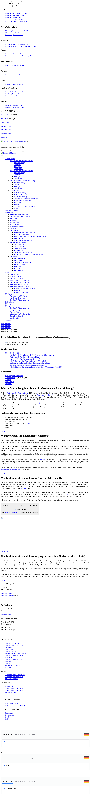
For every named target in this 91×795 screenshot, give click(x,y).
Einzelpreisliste (15, 274)
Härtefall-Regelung (21, 292)
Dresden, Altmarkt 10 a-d (14, 105)
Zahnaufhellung (10, 378)
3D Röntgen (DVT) (21, 246)
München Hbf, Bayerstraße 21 (16, 15)
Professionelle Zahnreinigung (20, 214)
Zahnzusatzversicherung (18, 278)
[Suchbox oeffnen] (27, 141)
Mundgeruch (18, 238)
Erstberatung (14, 222)
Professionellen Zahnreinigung (17, 393)
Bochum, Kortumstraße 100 (15, 94)
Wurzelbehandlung (20, 248)
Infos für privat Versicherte (19, 284)
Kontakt (8, 306)
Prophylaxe (18, 167)
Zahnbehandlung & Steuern (19, 282)
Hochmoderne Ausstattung (23, 200)
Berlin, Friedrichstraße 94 (14, 84)
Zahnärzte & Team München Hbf (21, 161)
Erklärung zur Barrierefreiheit (15, 705)
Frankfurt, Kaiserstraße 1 (14, 54)
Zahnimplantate (19, 258)
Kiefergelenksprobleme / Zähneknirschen (28, 254)
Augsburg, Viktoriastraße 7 (14, 19)
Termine (4, 137)
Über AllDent (14, 191)
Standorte (8, 647)
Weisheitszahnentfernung (23, 252)
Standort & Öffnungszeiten (19, 300)
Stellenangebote (10, 692)
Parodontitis (18, 250)
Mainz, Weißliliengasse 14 (14, 65)
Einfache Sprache (11, 703)
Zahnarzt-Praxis (10, 651)
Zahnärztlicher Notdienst (18, 296)
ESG (7, 717)
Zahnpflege (14, 230)
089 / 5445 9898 (6, 593)
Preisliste (8, 384)
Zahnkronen (18, 270)
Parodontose (9, 382)
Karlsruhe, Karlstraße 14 (14, 35)
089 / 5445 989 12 (7, 595)
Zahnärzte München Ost (13, 659)
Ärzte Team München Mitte (15, 688)
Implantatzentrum (11, 210)
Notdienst (4, 115)
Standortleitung (19, 163)
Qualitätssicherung (20, 197)
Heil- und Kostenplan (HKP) (24, 288)
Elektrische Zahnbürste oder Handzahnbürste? (30, 236)
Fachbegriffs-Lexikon (17, 226)
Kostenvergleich (15, 276)
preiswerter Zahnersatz (13, 665)
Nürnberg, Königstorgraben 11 (16, 21)
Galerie (16, 208)
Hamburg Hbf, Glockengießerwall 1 (18, 44)
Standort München (11, 679)
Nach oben (5, 431)
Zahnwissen (9, 302)
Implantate (9, 661)
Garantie (13, 228)
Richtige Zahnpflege (21, 234)
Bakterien (43, 460)
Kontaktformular (15, 310)
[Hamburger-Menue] (2, 155)
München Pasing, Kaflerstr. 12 (16, 17)
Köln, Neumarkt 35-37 (13, 96)
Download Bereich (16, 316)
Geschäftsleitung (20, 193)
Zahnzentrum (10, 159)
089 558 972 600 (7, 615)
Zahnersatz (13, 256)
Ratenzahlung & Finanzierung (20, 280)
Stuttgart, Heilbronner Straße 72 (16, 31)
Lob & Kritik (14, 318)
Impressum (9, 713)
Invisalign (13, 218)
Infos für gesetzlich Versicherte (20, 286)
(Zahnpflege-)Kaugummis (23, 240)
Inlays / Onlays (19, 264)
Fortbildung (18, 202)
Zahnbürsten (41, 395)
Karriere (8, 304)
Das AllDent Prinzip (21, 195)
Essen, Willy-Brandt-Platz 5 (15, 92)
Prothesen (17, 266)
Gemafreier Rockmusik (11, 512)
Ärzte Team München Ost (14, 690)
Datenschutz (9, 715)
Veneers (8, 380)
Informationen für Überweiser (20, 314)
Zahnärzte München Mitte (14, 655)
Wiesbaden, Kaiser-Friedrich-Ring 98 (18, 56)
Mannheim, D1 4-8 (12, 33)
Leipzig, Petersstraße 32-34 (14, 107)
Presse (16, 204)
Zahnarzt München (12, 643)
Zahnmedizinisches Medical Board (26, 198)
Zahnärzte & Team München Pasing (22, 181)
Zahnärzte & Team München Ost (21, 171)
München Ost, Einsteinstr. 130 (16, 13)
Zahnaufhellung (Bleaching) (20, 216)
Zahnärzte (17, 165)
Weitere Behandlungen (18, 242)
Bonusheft (17, 290)
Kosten (7, 272)
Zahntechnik (18, 169)
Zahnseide (50, 395)
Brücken (17, 268)
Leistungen (9, 212)
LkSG (7, 719)
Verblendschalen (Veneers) (23, 262)
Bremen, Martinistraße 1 (13, 75)
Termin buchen (6, 324)
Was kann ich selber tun (18, 298)
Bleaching (8, 667)
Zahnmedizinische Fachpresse (24, 206)
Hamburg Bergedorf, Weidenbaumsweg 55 (20, 46)
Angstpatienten (15, 224)
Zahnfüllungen (19, 244)
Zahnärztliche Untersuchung (15, 675)
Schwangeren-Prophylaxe (14, 376)
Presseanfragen (15, 312)
